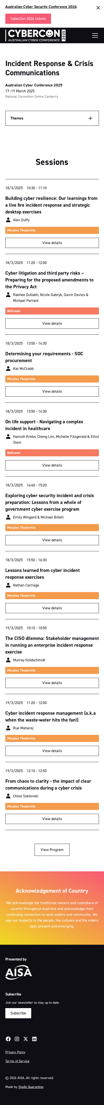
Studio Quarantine (30, 1087)
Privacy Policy (15, 1052)
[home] (35, 35)
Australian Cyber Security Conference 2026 (41, 6)
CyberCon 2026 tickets (28, 18)
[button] (94, 35)
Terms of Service (17, 1061)
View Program (52, 849)
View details (52, 242)
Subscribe (18, 1013)
